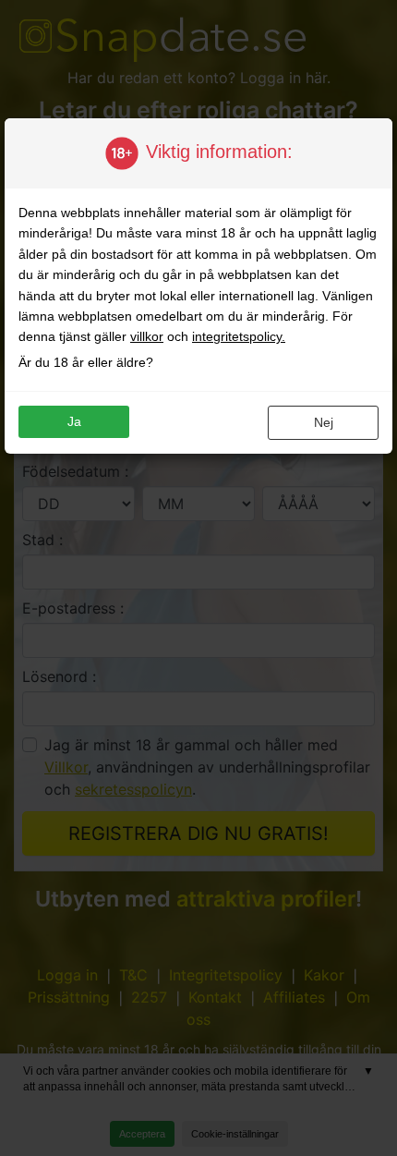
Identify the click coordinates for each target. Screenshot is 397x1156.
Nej (323, 422)
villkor (146, 336)
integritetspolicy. (238, 336)
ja (74, 421)
